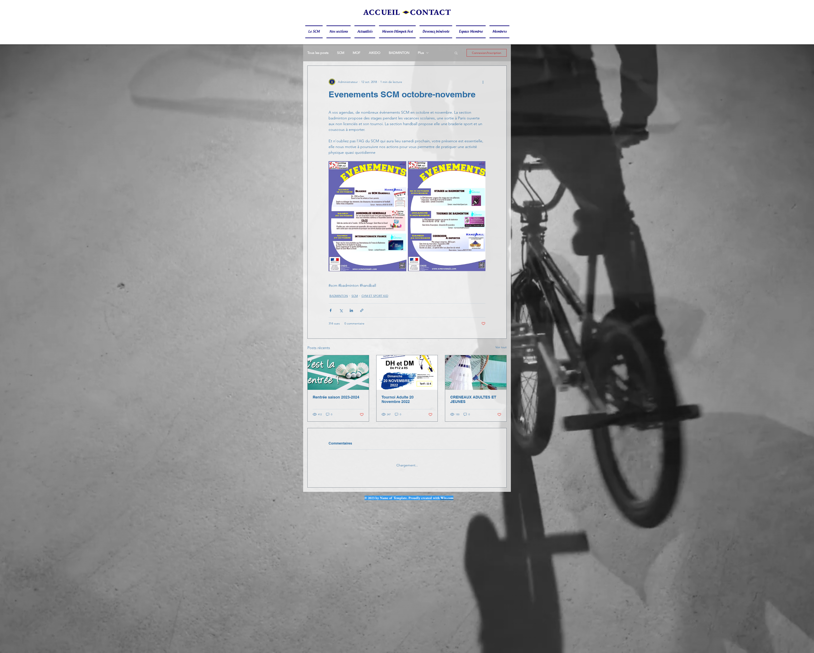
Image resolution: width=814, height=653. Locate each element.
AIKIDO (374, 53)
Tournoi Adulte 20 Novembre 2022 (398, 399)
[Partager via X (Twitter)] (341, 310)
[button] (315, 31)
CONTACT (430, 12)
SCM (340, 53)
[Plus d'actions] (482, 81)
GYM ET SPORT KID (374, 296)
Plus (421, 53)
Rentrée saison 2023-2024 (336, 397)
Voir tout (501, 347)
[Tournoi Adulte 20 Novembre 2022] (407, 372)
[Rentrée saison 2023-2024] (338, 372)
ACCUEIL (381, 12)
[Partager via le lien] (362, 310)
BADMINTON (399, 53)
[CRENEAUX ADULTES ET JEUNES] (475, 372)
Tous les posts (318, 53)
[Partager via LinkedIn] (351, 310)
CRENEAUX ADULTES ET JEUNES (473, 399)
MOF (356, 53)
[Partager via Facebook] (331, 310)
